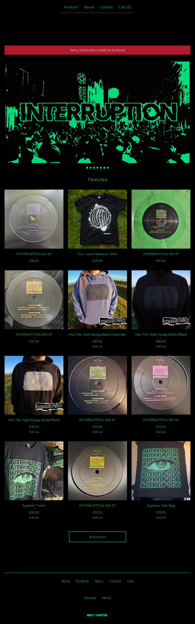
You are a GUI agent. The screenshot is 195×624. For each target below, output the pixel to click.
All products (97, 537)
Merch (106, 598)
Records (90, 598)
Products (71, 7)
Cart (130, 581)
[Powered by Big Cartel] (97, 615)
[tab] (87, 168)
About (89, 7)
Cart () (125, 7)
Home (66, 581)
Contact (106, 7)
